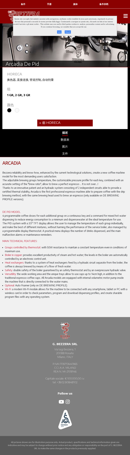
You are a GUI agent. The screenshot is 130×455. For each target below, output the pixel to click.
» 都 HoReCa (49, 122)
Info (59, 32)
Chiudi (67, 32)
